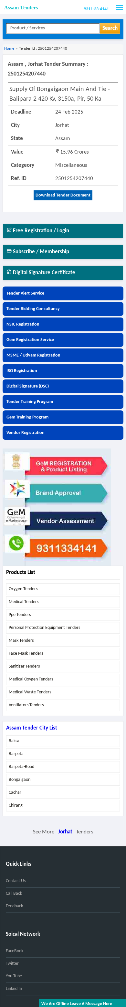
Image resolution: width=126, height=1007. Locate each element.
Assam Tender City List (31, 728)
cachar (15, 792)
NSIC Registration (22, 324)
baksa (14, 741)
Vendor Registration (25, 432)
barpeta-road (21, 766)
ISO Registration (21, 370)
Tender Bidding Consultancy (33, 309)
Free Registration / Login (40, 231)
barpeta (16, 753)
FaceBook (14, 951)
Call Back (14, 893)
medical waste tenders (30, 692)
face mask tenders (26, 653)
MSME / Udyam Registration (33, 355)
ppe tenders (20, 614)
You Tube (14, 976)
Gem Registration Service (30, 339)
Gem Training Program (27, 417)
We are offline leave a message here (76, 1004)
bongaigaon (19, 779)
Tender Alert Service (25, 293)
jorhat (65, 832)
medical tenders (23, 601)
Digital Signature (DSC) (27, 386)
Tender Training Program (29, 401)
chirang (16, 805)
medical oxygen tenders (31, 679)
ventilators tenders (26, 705)
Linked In (14, 988)
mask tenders (21, 640)
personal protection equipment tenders (44, 627)
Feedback (14, 906)
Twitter (12, 963)
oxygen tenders (23, 589)
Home (9, 48)
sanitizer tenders (24, 666)
